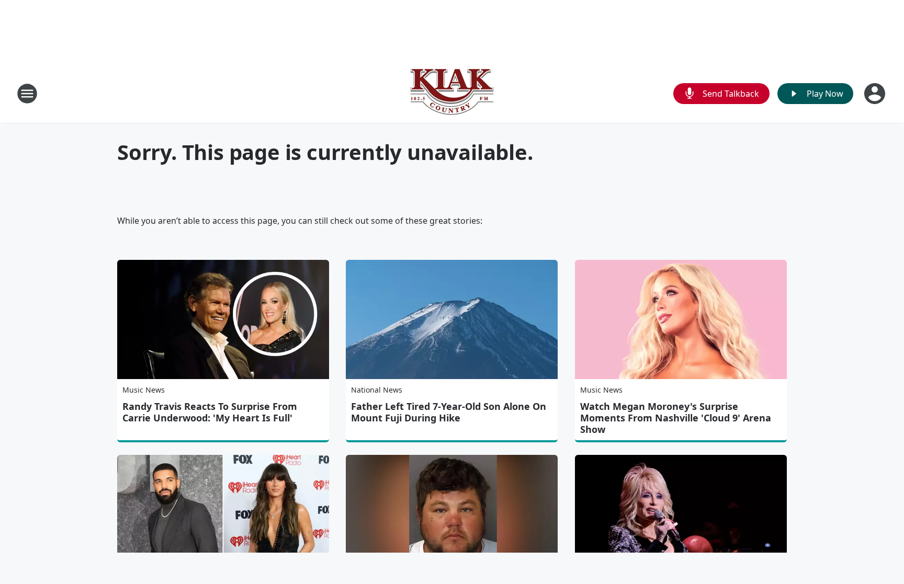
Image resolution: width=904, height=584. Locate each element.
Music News (143, 390)
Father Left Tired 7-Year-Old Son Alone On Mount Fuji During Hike (448, 411)
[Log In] (875, 93)
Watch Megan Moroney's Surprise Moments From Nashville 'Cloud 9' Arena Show (675, 417)
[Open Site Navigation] (27, 93)
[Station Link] (452, 93)
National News (376, 390)
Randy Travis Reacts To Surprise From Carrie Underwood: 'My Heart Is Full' (209, 411)
